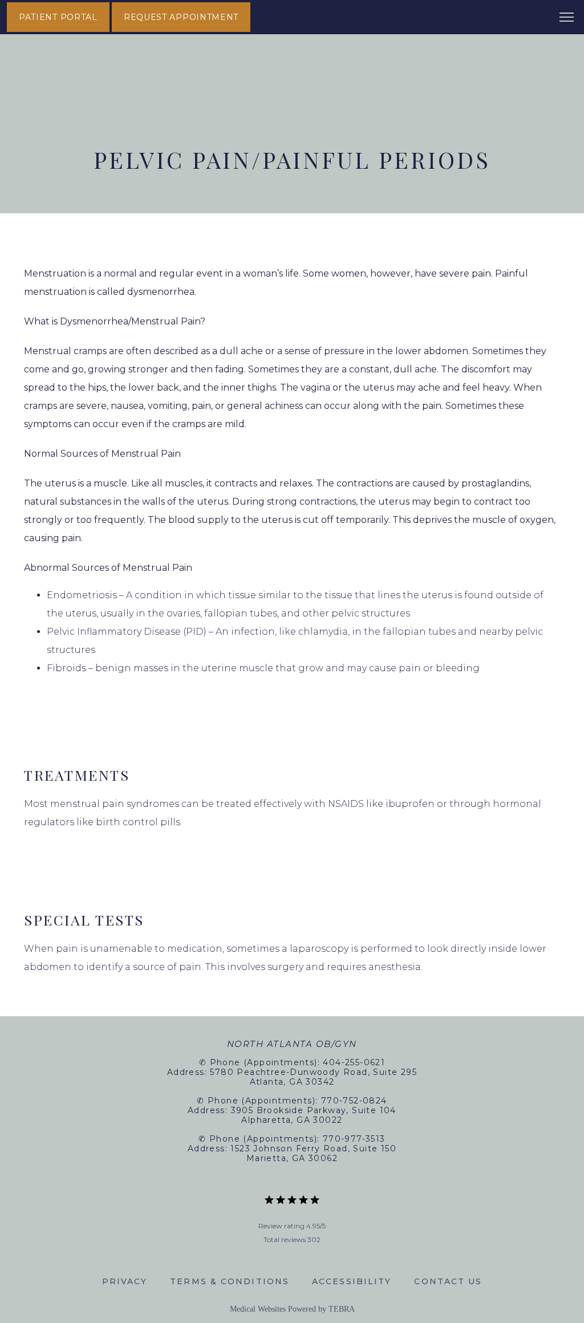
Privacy (125, 1281)
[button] (566, 18)
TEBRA (341, 1309)
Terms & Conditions (229, 1281)
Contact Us (448, 1281)
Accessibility (351, 1281)
